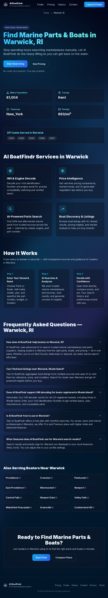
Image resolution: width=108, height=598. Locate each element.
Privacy (93, 585)
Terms (102, 585)
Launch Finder (94, 4)
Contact (73, 4)
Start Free (41, 557)
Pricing (51, 4)
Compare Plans (63, 557)
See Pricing (39, 63)
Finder (40, 4)
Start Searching (15, 63)
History (62, 4)
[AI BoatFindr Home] (5, 4)
